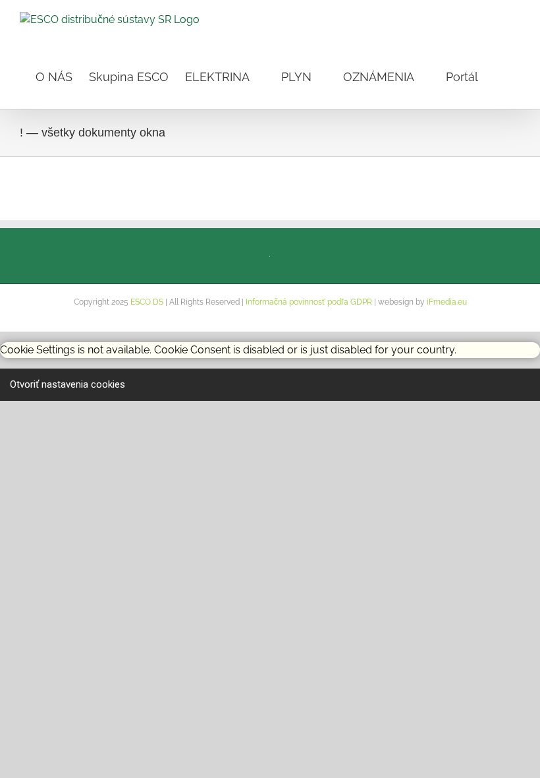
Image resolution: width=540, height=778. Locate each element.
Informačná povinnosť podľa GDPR (309, 302)
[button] (499, 76)
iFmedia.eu (447, 302)
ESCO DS (146, 302)
